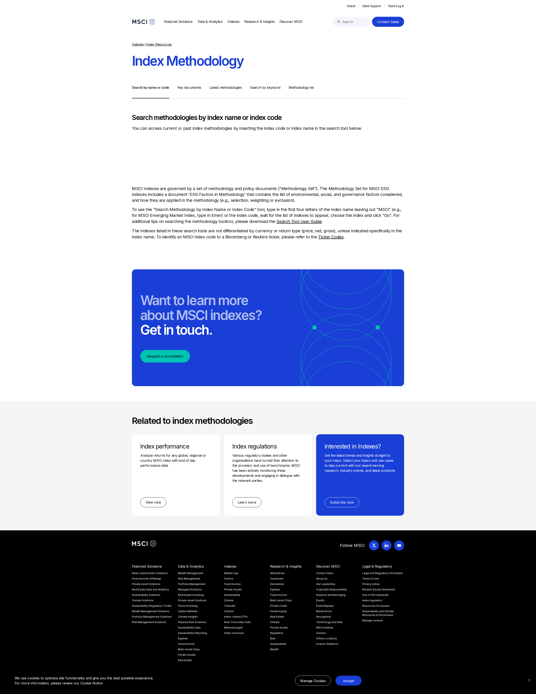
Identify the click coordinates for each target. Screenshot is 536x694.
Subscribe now (342, 502)
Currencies (276, 578)
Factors (228, 578)
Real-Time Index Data (237, 622)
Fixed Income (186, 643)
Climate (228, 600)
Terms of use (370, 578)
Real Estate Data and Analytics (150, 589)
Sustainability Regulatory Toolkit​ (151, 605)
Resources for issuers (375, 605)
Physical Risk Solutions (192, 622)
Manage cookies (372, 620)
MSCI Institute (324, 627)
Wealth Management (190, 573)
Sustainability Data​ (189, 627)
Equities (183, 638)
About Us (321, 578)
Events (320, 600)
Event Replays (325, 605)
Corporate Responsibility (331, 589)
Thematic (230, 605)
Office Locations (326, 638)
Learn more (247, 502)
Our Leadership (325, 584)
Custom (229, 611)
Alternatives (277, 573)
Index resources (234, 633)
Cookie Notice (91, 683)
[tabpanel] (268, 169)
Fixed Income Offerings (146, 578)
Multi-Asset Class (189, 649)
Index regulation (372, 600)
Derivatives (277, 584)
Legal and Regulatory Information (382, 573)
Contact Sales (388, 22)
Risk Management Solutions (149, 622)
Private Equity (278, 611)
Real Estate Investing (191, 594)
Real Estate (185, 660)
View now (153, 502)
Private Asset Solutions (146, 584)
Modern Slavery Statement (378, 589)
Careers (321, 633)
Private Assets (187, 654)
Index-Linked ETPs (236, 616)
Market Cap (231, 573)
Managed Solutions (190, 589)
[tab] (150, 91)
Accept (348, 681)
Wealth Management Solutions (150, 611)
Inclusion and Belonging (330, 594)
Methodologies (233, 627)
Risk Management (189, 578)
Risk (272, 638)
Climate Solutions (142, 600)
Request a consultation (165, 356)
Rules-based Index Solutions (150, 573)
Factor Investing (188, 605)
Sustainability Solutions (146, 594)
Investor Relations (327, 643)
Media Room (324, 611)
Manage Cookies (313, 681)
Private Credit (278, 605)
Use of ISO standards (375, 594)
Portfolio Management (192, 584)
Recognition (323, 616)
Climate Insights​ (188, 616)
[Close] (529, 680)
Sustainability (232, 594)
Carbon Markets (188, 611)
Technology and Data (329, 622)
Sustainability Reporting (192, 633)
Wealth (274, 649)
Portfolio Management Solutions (152, 616)
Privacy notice (371, 584)
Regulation (276, 633)
